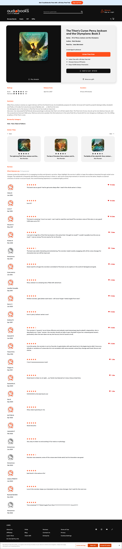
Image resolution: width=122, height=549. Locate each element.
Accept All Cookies (105, 545)
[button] (9, 134)
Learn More (10, 535)
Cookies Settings (66, 535)
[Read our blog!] (112, 534)
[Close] (119, 545)
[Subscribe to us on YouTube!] (106, 534)
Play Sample (35, 79)
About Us (9, 529)
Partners (45, 529)
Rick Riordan (76, 41)
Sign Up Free (77, 2)
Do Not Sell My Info (13, 538)
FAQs (26, 529)
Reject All (93, 545)
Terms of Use (65, 529)
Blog (26, 532)
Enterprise (46, 535)
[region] (61, 545)
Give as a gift (89, 79)
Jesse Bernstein (78, 44)
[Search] (82, 11)
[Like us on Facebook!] (96, 534)
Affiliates (9, 532)
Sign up (106, 12)
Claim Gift (28, 535)
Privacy (63, 532)
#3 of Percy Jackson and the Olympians (85, 37)
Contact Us (46, 532)
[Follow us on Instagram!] (101, 534)
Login (112, 12)
